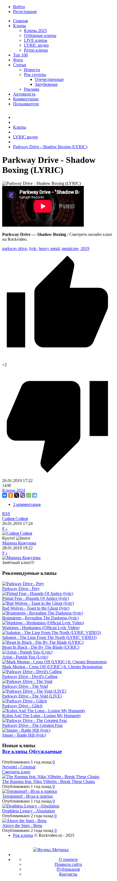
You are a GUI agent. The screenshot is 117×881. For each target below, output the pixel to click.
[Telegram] (34, 495)
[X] (16, 495)
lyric (33, 248)
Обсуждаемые (45, 751)
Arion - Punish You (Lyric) (25, 657)
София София (15, 518)
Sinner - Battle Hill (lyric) (24, 735)
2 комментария (27, 504)
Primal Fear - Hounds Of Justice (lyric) (35, 598)
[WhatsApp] (28, 495)
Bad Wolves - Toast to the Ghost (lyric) (35, 608)
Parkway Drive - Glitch (22, 705)
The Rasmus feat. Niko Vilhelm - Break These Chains (48, 781)
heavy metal (49, 248)
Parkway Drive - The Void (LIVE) (32, 696)
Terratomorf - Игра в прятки (27, 796)
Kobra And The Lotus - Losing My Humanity (41, 715)
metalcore (70, 248)
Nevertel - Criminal (18, 767)
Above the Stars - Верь (22, 825)
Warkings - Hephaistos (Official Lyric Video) (40, 627)
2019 (85, 248)
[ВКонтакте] (4, 495)
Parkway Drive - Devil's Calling (29, 676)
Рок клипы (23, 835)
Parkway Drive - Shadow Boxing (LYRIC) (50, 146)
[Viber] (22, 495)
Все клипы (15, 751)
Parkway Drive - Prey (21, 588)
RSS (6, 513)
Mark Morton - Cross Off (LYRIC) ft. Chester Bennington (52, 666)
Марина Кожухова (19, 543)
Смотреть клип (16, 771)
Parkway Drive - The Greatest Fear (32, 725)
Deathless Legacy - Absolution (28, 811)
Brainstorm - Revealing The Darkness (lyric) (40, 618)
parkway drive (14, 248)
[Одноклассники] (10, 495)
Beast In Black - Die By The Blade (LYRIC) (40, 647)
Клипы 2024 (13, 490)
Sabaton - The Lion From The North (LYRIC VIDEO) (49, 637)
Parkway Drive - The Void (25, 686)
